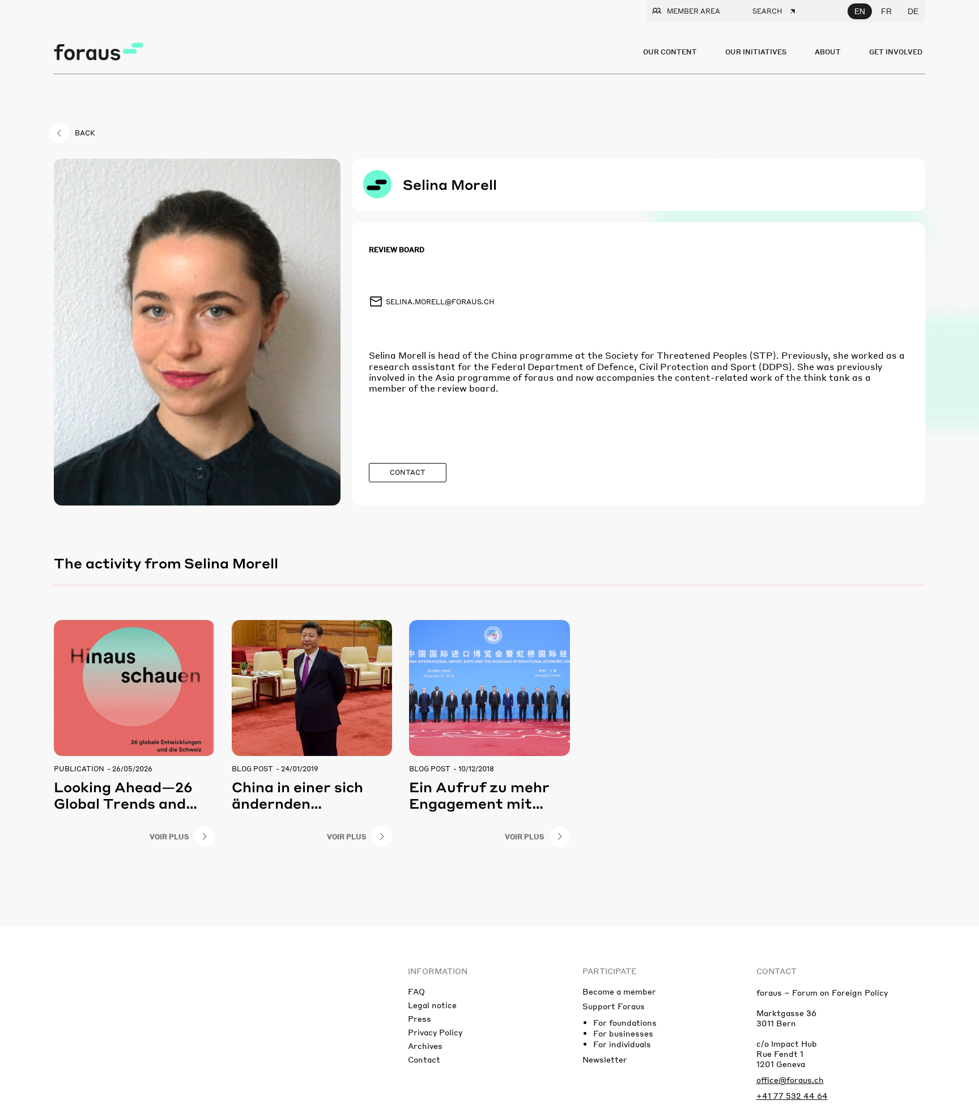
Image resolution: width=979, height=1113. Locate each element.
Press (419, 1018)
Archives (425, 1045)
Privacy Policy (435, 1032)
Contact (424, 1059)
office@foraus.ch (790, 1079)
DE (913, 11)
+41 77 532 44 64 (792, 1095)
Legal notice (432, 1005)
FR (886, 11)
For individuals (622, 1044)
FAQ (416, 991)
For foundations (625, 1022)
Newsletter (604, 1059)
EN (859, 11)
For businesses (623, 1033)
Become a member (619, 991)
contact (776, 971)
